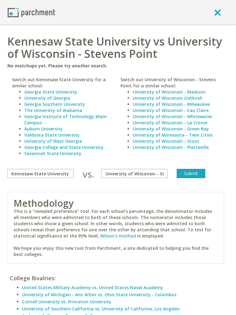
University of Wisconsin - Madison (169, 92)
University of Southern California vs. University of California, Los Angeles (100, 309)
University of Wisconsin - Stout (166, 141)
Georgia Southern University (54, 104)
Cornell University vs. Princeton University (66, 302)
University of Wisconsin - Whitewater (172, 116)
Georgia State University (50, 92)
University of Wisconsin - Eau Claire (171, 110)
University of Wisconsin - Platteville (171, 147)
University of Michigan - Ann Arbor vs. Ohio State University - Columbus (99, 294)
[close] (217, 12)
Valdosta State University (52, 135)
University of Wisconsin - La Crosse (170, 123)
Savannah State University (52, 153)
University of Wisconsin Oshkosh (168, 98)
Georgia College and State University (64, 147)
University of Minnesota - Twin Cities (173, 135)
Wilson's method (118, 236)
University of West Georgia (53, 141)
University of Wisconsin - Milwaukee (171, 104)
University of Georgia (47, 98)
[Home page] (32, 12)
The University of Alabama (53, 110)
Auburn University (43, 129)
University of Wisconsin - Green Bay (171, 129)
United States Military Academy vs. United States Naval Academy (92, 287)
